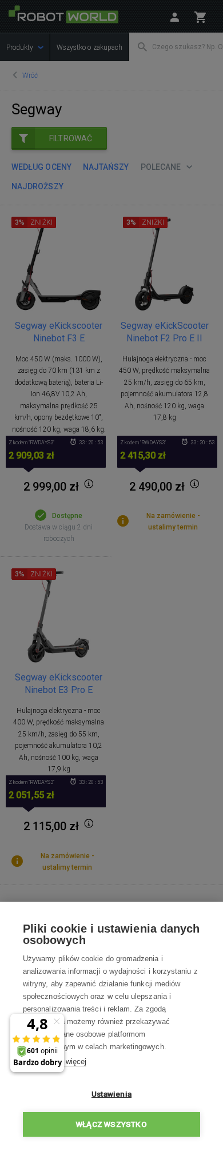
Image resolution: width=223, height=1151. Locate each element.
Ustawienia (111, 1093)
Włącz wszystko (111, 1124)
